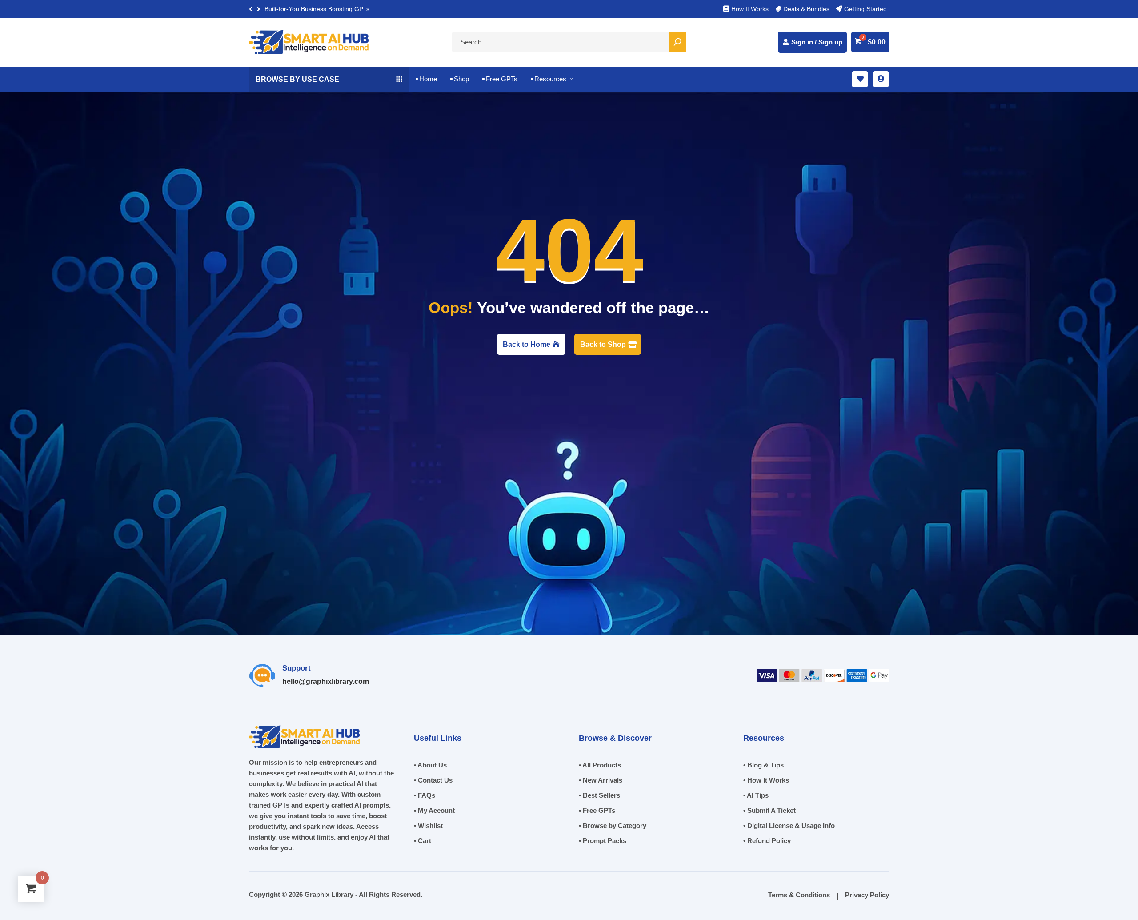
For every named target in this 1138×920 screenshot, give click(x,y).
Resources (552, 79)
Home (426, 79)
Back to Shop (603, 344)
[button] (258, 9)
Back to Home (526, 344)
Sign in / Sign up (816, 42)
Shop (459, 79)
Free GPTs (499, 79)
